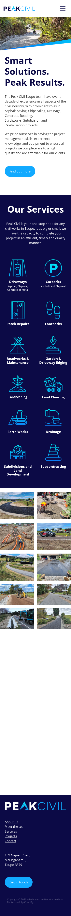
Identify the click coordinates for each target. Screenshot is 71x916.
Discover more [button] (20, 780)
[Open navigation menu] (62, 8)
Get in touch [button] (18, 882)
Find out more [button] (20, 171)
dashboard (34, 899)
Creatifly (29, 902)
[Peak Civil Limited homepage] (31, 8)
